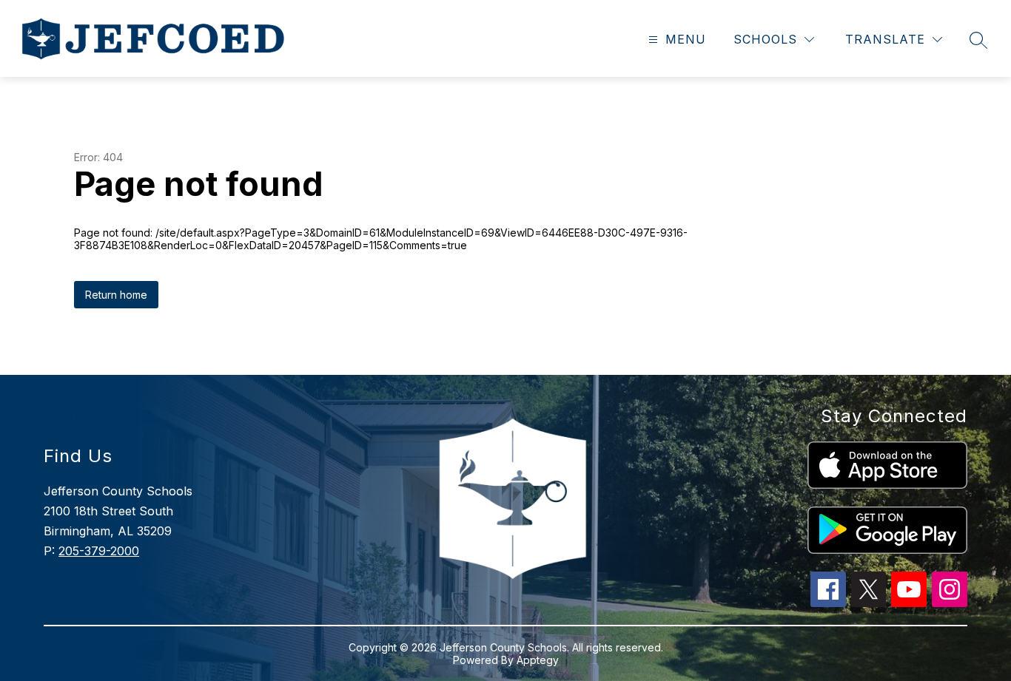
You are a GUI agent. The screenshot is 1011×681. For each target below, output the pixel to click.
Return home (116, 294)
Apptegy (538, 660)
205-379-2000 (98, 550)
